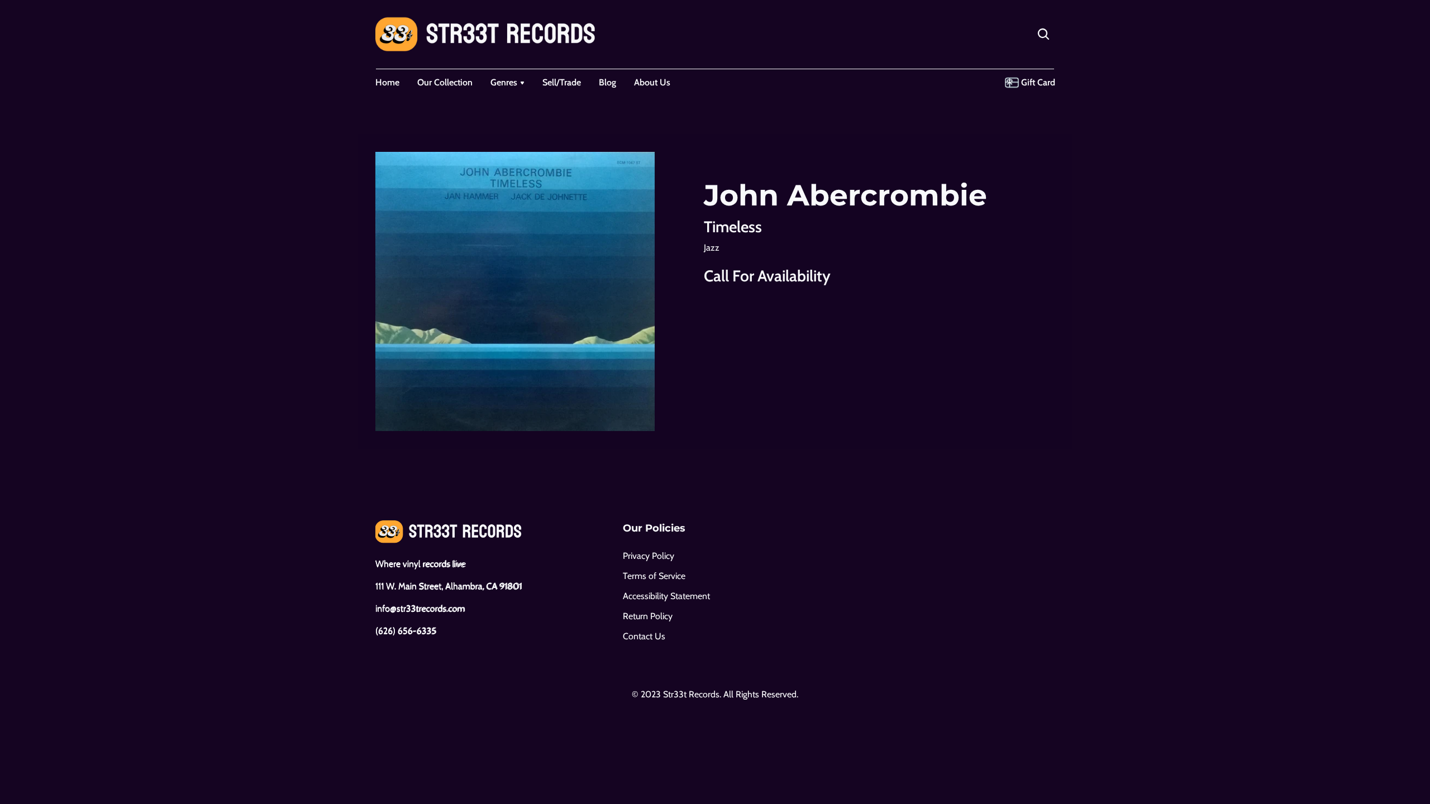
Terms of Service (654, 576)
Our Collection (445, 82)
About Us (652, 82)
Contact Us (644, 636)
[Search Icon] (1043, 34)
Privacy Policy (648, 556)
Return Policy (648, 616)
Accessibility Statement (666, 596)
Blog (607, 82)
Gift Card (1038, 82)
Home (387, 82)
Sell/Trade (561, 82)
